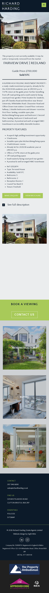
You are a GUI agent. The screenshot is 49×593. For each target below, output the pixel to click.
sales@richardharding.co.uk (17, 488)
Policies (11, 514)
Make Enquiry (11, 196)
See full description (18, 204)
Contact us (24, 314)
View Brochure (33, 196)
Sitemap (11, 517)
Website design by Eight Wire (24, 534)
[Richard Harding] (10, 6)
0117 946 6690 (13, 484)
